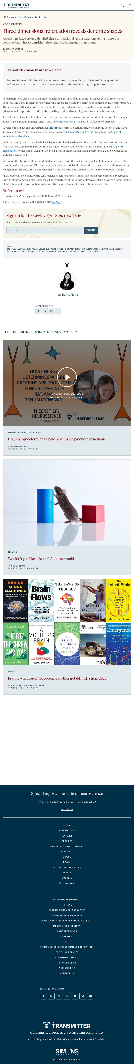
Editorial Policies (67, 952)
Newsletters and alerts (67, 915)
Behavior (12, 552)
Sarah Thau (18, 566)
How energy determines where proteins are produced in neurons (57, 439)
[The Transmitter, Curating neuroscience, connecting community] (30, 5)
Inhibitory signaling (74, 249)
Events (67, 873)
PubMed (56, 202)
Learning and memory (112, 249)
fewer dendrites (64, 122)
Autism (21, 249)
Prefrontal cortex (47, 251)
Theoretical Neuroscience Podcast (25, 433)
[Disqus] (67, 741)
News (5, 24)
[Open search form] (122, 5)
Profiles (67, 841)
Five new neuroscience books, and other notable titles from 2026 (57, 679)
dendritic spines (53, 128)
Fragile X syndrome (46, 249)
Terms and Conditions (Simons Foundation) (67, 947)
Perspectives (67, 830)
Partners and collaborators (67, 910)
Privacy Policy (67, 963)
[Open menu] (130, 5)
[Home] (67, 1025)
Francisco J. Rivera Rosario (27, 685)
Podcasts (67, 852)
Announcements (67, 931)
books (67, 867)
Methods (11, 251)
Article (68, 196)
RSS (67, 942)
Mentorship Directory (67, 926)
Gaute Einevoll (20, 446)
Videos (67, 857)
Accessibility (67, 968)
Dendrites (30, 249)
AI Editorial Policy (67, 957)
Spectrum (16, 24)
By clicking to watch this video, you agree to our (67, 395)
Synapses (83, 251)
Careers (67, 936)
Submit (90, 230)
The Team (66, 905)
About (67, 900)
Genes (60, 249)
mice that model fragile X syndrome (79, 132)
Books (67, 862)
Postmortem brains (26, 251)
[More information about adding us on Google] (44, 17)
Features (66, 836)
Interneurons (93, 249)
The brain (93, 251)
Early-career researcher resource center (67, 921)
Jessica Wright (14, 49)
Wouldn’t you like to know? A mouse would (41, 559)
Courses (67, 878)
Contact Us (67, 973)
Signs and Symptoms (67, 251)
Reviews (12, 672)
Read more (67, 809)
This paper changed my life (67, 846)
